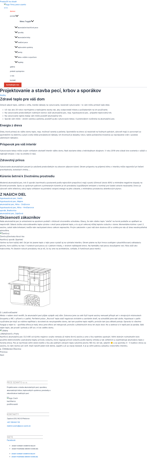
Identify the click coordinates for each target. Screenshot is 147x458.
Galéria (12, 67)
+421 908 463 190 (13, 422)
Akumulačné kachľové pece (28, 28)
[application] (17, 16)
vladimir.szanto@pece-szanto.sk (19, 426)
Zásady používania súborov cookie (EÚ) (25, 449)
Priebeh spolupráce (17, 71)
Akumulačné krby (24, 37)
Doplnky (20, 62)
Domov (12, 11)
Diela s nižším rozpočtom (27, 57)
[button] (73, 351)
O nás (12, 76)
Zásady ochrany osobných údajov (23, 446)
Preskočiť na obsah (8, 1)
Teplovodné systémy (25, 47)
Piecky (20, 52)
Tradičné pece (23, 42)
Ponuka (13, 16)
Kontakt (13, 80)
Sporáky (21, 33)
